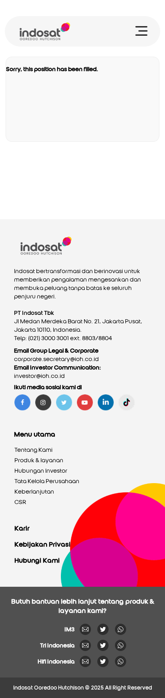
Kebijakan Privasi (42, 544)
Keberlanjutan (34, 491)
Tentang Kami (33, 450)
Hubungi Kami (37, 560)
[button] (141, 32)
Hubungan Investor (40, 470)
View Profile (96, 8)
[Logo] (44, 31)
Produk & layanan (38, 460)
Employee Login (135, 8)
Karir (22, 528)
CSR (20, 502)
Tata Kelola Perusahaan (46, 481)
